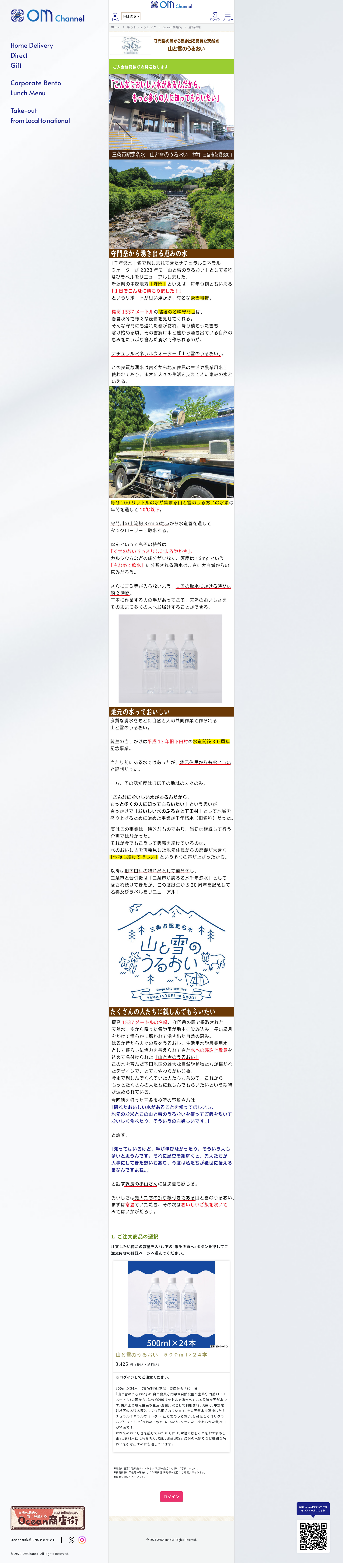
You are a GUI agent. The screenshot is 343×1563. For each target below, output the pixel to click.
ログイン (171, 1496)
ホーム (116, 26)
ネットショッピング (141, 26)
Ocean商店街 (172, 26)
